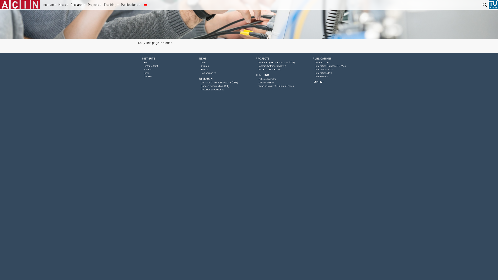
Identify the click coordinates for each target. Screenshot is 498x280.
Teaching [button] (110, 5)
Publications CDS (324, 69)
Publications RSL (323, 73)
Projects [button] (94, 5)
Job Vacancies (208, 73)
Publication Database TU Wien (330, 66)
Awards (205, 66)
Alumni (148, 69)
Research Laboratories (212, 89)
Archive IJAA (321, 76)
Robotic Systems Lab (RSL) (215, 86)
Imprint (318, 82)
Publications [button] (130, 5)
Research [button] (77, 5)
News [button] (62, 5)
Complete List (322, 62)
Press (204, 62)
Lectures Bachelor (267, 79)
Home (147, 62)
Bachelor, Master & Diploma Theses (276, 86)
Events (204, 69)
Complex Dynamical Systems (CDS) (219, 82)
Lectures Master (266, 82)
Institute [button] (48, 5)
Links (146, 73)
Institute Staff (151, 66)
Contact (148, 76)
